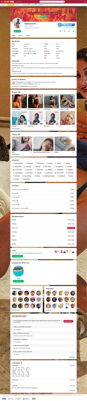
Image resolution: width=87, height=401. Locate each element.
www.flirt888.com (16, 395)
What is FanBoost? (70, 27)
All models (3, 4)
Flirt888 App (40, 4)
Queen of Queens (45, 82)
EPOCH (25, 395)
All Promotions (25, 4)
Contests (32, 4)
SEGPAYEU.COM (31, 395)
